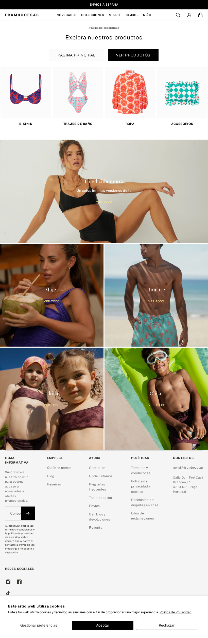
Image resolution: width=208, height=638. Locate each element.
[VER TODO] (104, 190)
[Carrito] (200, 15)
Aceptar (102, 625)
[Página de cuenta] (189, 15)
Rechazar (167, 625)
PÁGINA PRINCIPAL (77, 55)
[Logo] (22, 15)
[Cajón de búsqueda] (178, 15)
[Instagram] (8, 581)
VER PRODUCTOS (133, 55)
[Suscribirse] (28, 513)
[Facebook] (19, 581)
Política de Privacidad (176, 612)
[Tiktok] (8, 593)
